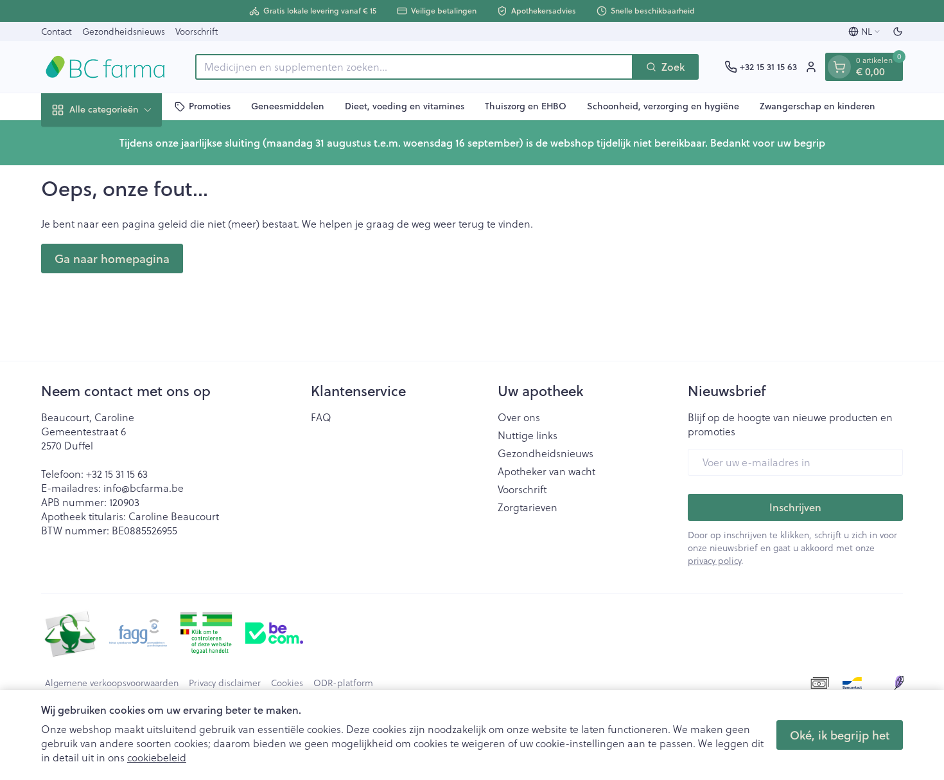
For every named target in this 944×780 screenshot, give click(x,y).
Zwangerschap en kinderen (817, 106)
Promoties (210, 106)
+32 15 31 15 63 (117, 473)
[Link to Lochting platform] (899, 683)
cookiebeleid (156, 757)
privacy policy (714, 560)
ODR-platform (343, 682)
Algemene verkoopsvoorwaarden (112, 682)
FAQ (321, 417)
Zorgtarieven (527, 507)
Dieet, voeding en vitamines (404, 106)
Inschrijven (795, 507)
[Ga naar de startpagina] (105, 66)
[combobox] (414, 67)
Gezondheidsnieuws (123, 31)
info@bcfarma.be (143, 487)
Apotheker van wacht (546, 471)
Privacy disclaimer (225, 682)
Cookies (287, 682)
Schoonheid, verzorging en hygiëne (663, 106)
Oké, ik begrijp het (839, 735)
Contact (56, 31)
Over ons (519, 417)
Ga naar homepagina (112, 258)
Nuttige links (527, 435)
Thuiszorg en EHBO (525, 106)
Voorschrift (196, 31)
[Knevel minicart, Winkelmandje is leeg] (839, 66)
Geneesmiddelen (287, 106)
